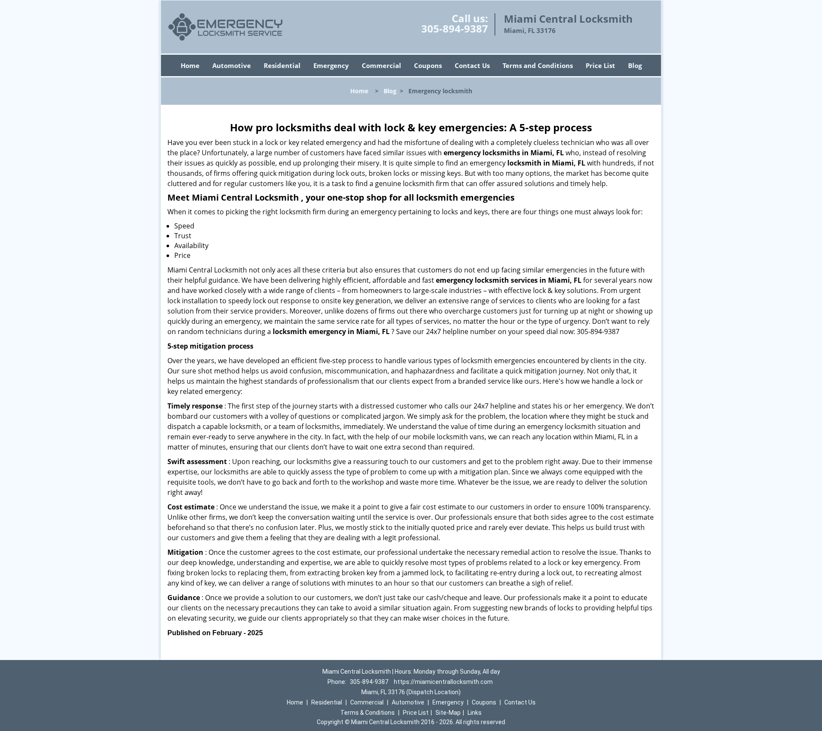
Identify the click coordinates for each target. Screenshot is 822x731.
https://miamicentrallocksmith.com (443, 681)
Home (190, 65)
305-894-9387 (454, 28)
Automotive (231, 65)
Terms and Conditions (538, 65)
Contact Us (472, 65)
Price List (600, 65)
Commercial (381, 65)
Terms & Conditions (367, 712)
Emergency (331, 65)
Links (475, 712)
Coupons (428, 65)
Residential (282, 65)
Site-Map (448, 712)
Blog (635, 65)
